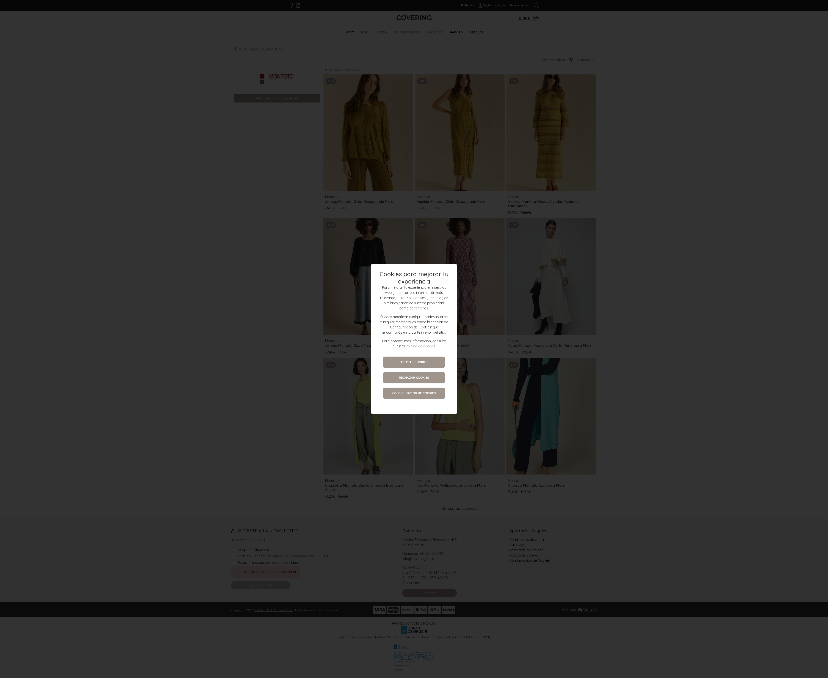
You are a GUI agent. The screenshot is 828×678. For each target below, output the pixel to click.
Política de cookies (420, 346)
